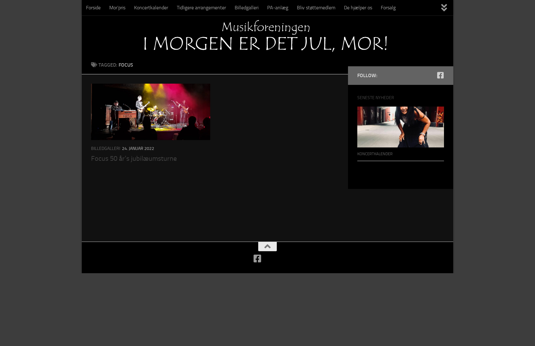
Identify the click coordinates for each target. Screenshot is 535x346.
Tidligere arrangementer (201, 8)
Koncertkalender (151, 8)
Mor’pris (117, 8)
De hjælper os (358, 8)
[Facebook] (440, 75)
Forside (93, 8)
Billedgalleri (247, 8)
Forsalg (388, 8)
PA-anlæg (277, 8)
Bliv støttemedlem (316, 8)
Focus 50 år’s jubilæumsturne (134, 159)
